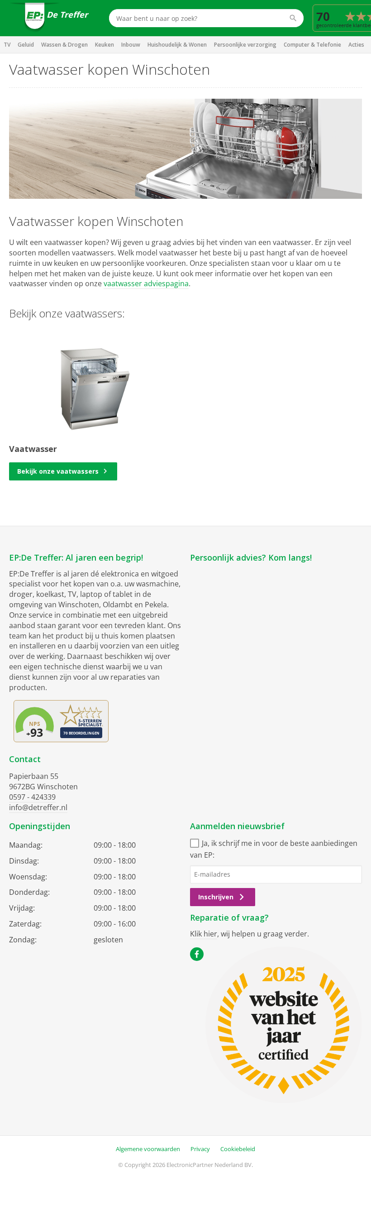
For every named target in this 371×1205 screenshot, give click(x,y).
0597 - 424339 (32, 797)
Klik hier (203, 934)
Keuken (104, 44)
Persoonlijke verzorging (245, 44)
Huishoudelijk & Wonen (177, 44)
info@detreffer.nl (38, 807)
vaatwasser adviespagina (146, 283)
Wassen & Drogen (64, 44)
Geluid (26, 44)
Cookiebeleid (237, 1149)
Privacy (200, 1149)
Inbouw (130, 44)
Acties (356, 44)
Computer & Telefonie (312, 44)
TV (7, 44)
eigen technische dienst (64, 667)
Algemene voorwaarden (148, 1149)
